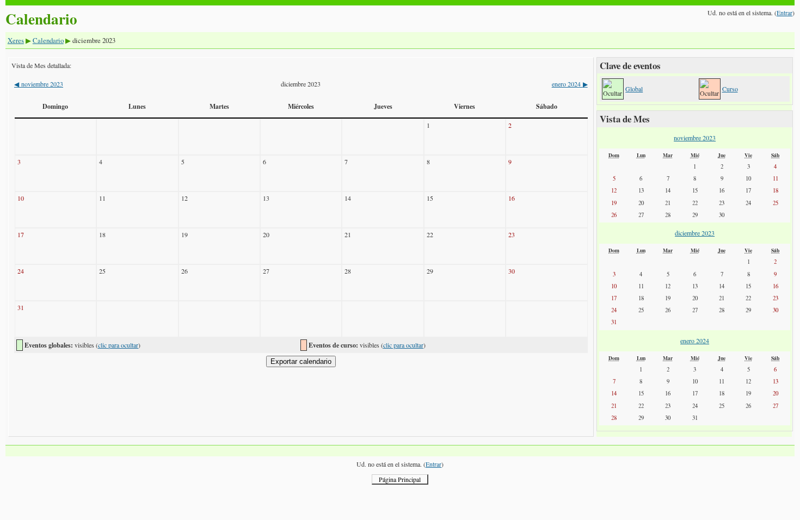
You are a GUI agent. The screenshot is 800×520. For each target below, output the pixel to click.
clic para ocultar (118, 345)
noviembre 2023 (38, 83)
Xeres (16, 40)
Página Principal (400, 479)
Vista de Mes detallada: (41, 65)
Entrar (784, 12)
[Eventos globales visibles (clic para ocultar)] (612, 88)
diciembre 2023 (695, 232)
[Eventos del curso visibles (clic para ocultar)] (709, 88)
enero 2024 (569, 83)
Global (634, 88)
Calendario (48, 40)
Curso (730, 88)
